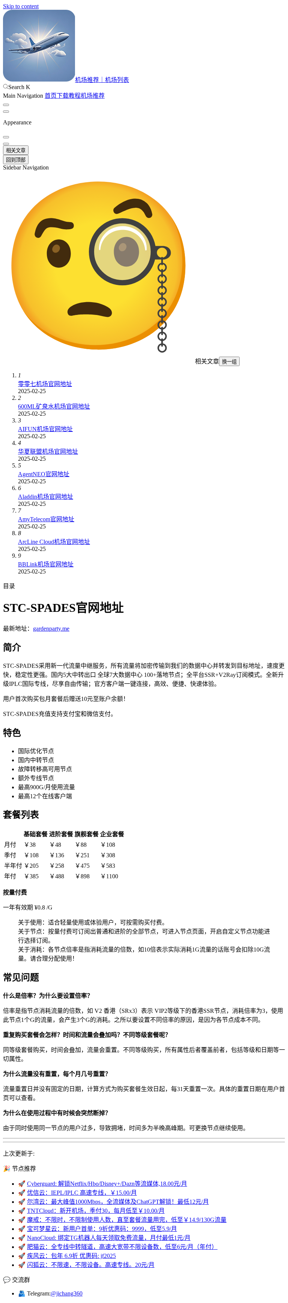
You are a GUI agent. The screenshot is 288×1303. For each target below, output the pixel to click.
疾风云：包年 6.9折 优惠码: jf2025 (71, 1256)
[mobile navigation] (6, 144)
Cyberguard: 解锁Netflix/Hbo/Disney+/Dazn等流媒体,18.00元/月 (107, 1183)
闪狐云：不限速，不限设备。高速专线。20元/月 (90, 1265)
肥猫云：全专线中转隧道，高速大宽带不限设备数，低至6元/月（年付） (122, 1247)
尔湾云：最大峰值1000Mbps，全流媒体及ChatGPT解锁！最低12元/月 (118, 1202)
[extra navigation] (6, 111)
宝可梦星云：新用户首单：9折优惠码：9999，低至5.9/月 (102, 1229)
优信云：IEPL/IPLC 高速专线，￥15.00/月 (82, 1192)
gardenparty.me (51, 628)
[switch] (6, 105)
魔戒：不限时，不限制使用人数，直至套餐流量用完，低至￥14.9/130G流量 (126, 1220)
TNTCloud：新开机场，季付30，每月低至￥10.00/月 (96, 1211)
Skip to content (21, 6)
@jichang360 (66, 1293)
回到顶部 (16, 160)
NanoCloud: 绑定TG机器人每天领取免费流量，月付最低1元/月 (108, 1238)
